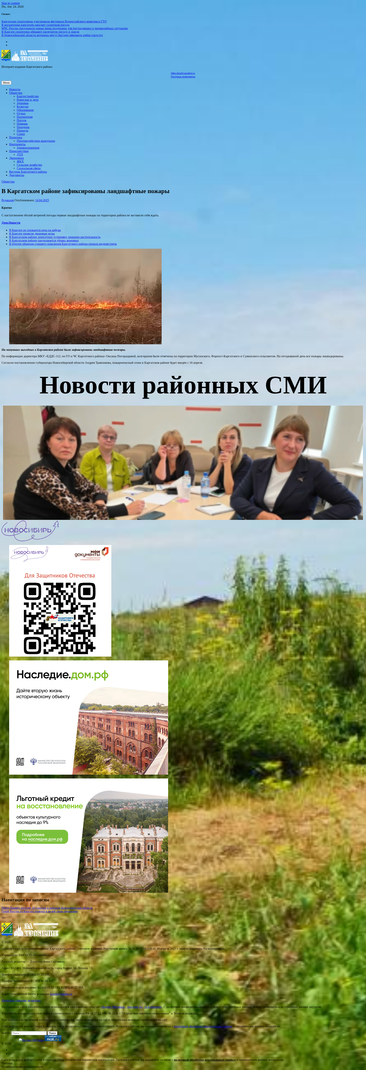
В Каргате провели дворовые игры (32, 233)
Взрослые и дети (28, 99)
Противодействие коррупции (36, 140)
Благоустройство (28, 96)
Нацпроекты (17, 144)
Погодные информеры (183, 76)
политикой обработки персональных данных (203, 1026)
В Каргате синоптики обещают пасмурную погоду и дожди (40, 31)
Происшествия (18, 151)
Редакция (8, 200)
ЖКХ (20, 161)
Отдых (21, 113)
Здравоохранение (28, 147)
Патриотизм (25, 116)
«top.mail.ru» (135, 1006)
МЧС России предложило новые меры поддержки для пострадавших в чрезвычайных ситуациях (65, 28)
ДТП (20, 154)
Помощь (22, 123)
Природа (22, 130)
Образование (25, 110)
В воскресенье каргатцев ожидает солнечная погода (35, 24)
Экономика (16, 158)
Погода (21, 120)
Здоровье (23, 103)
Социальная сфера (29, 168)
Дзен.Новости (11, 222)
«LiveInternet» (153, 1006)
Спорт (21, 134)
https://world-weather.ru (183, 73)
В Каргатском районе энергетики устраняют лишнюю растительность (54, 237)
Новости (14, 89)
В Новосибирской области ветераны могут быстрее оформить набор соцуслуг (52, 35)
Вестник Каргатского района (28, 171)
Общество (15, 92)
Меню (6, 82)
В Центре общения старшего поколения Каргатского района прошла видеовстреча (63, 243)
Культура (22, 106)
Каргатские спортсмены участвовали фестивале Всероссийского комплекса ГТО (54, 21)
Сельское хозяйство (29, 164)
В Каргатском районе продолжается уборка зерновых (44, 240)
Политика (15, 137)
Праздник (23, 127)
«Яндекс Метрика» (112, 1006)
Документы (16, 175)
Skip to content (11, 3)
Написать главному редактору (21, 1000)
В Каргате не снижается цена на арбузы (35, 230)
